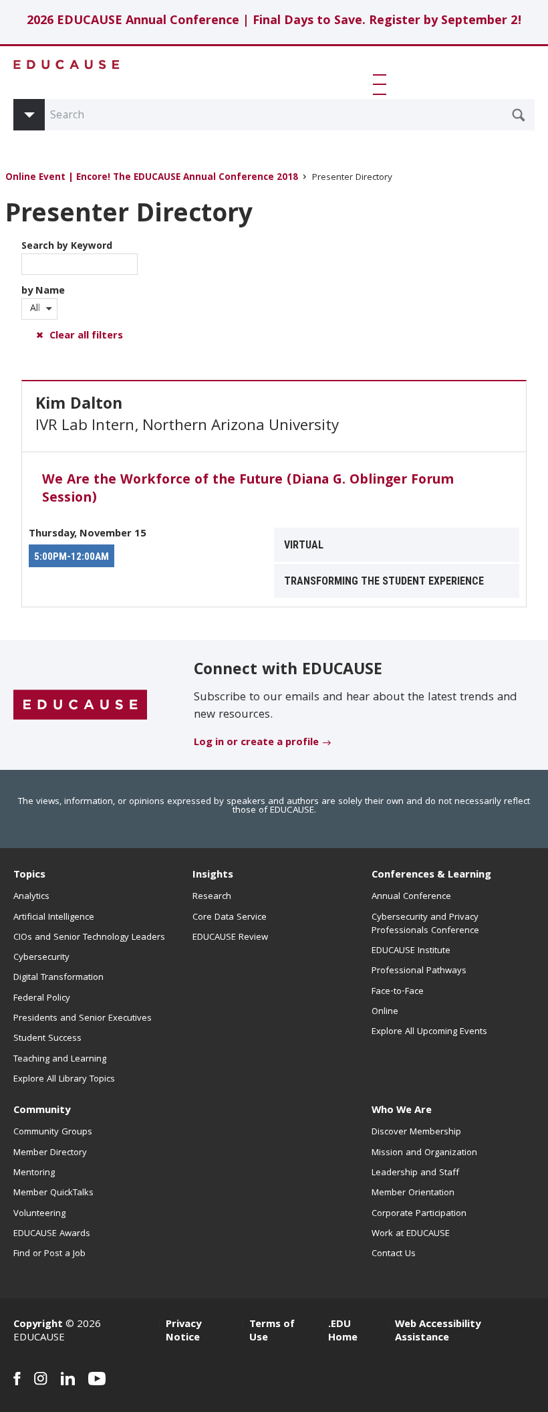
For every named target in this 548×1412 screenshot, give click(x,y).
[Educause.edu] (80, 705)
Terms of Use (272, 1331)
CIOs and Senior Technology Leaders (89, 937)
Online (385, 1012)
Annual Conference (411, 897)
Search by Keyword (66, 247)
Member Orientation (413, 1193)
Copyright (38, 1325)
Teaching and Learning (59, 1059)
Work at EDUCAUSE (411, 1234)
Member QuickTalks (53, 1193)
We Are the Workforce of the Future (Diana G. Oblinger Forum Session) (248, 490)
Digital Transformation (58, 978)
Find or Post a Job (49, 1254)
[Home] (66, 65)
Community (41, 1111)
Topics (29, 875)
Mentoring (34, 1173)
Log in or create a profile (256, 743)
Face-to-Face (398, 992)
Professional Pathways (419, 971)
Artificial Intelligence (53, 917)
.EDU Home (343, 1331)
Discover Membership (416, 1132)
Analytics (31, 897)
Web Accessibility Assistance (438, 1331)
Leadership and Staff (415, 1173)
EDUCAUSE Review (230, 937)
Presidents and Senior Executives (82, 1018)
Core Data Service (229, 917)
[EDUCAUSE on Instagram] (40, 1378)
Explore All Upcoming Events (429, 1032)
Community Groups (52, 1132)
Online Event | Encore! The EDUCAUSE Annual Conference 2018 (151, 178)
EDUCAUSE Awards (51, 1234)
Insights (212, 875)
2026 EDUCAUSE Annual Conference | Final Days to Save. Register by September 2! (274, 21)
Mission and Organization (424, 1153)
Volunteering (39, 1214)
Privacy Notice (183, 1331)
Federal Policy (41, 998)
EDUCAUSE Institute (411, 951)
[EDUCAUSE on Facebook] (17, 1378)
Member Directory (50, 1153)
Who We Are (402, 1111)
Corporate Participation (419, 1214)
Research (211, 897)
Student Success (47, 1038)
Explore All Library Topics (64, 1079)
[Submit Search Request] (519, 115)
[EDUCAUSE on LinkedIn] (68, 1378)
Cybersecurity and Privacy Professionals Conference (425, 924)
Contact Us (394, 1254)
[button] (382, 84)
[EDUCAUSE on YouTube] (97, 1378)
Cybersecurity (41, 957)
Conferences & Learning (431, 875)
